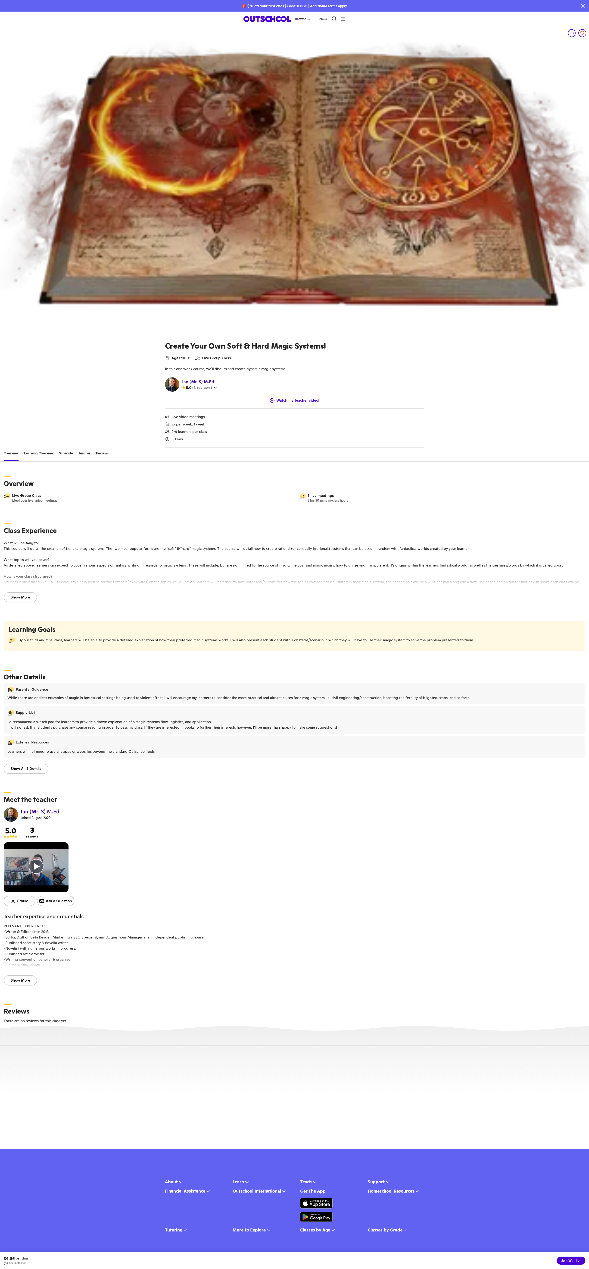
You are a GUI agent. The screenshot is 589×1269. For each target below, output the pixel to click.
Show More (20, 597)
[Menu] (342, 18)
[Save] (582, 33)
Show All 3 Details (26, 768)
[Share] (572, 33)
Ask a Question (59, 900)
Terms (332, 6)
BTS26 (302, 6)
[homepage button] (267, 19)
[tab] (11, 453)
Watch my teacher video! (297, 400)
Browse (300, 19)
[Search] (334, 19)
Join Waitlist (571, 1261)
